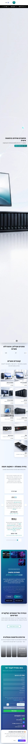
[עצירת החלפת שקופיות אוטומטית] (17, 341)
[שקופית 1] (14, 341)
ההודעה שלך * (22, 690)
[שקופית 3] (10, 340)
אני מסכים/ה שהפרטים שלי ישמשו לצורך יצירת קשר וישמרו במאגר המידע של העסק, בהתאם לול (14, 698)
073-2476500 (19, 719)
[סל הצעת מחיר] (2, 2)
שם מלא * (23, 677)
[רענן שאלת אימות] (8, 704)
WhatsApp (14, 710)
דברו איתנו (18, 596)
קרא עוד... (14, 509)
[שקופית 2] (12, 340)
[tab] (17, 540)
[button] (22, 651)
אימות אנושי (22, 702)
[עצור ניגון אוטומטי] (20, 540)
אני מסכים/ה (22, 740)
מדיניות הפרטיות (16, 699)
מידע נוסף (23, 738)
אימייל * (23, 682)
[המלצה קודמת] (2, 505)
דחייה (15, 740)
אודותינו (9, 596)
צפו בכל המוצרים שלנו (14, 626)
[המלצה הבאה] (25, 505)
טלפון (24, 686)
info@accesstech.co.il (17, 723)
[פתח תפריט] (26, 2)
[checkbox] (24, 697)
